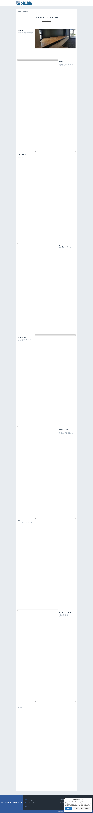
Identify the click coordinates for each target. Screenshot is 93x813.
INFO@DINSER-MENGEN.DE (32, 802)
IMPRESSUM (62, 799)
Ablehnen (76, 808)
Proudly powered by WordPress (63, 811)
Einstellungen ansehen (86, 808)
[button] (90, 799)
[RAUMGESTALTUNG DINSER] (24, 2)
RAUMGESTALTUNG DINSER (11, 802)
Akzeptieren (68, 808)
